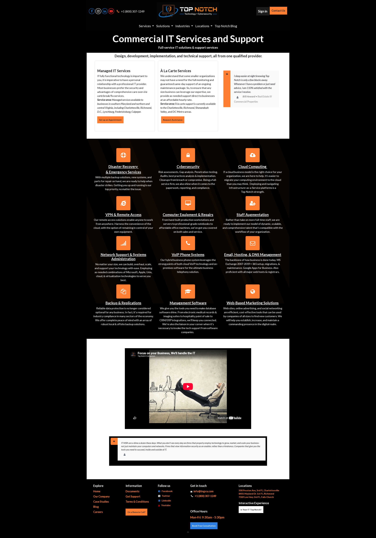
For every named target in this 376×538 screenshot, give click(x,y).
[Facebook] (92, 11)
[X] (98, 11)
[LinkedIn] (105, 11)
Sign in (262, 11)
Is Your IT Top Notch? (251, 509)
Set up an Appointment (110, 120)
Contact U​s (278, 10)
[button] (188, 532)
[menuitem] (146, 26)
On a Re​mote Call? (136, 512)
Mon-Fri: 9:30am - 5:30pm (207, 517)
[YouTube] (111, 11)
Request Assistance (172, 120)
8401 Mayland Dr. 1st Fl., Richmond (256, 493)
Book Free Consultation (204, 525)
